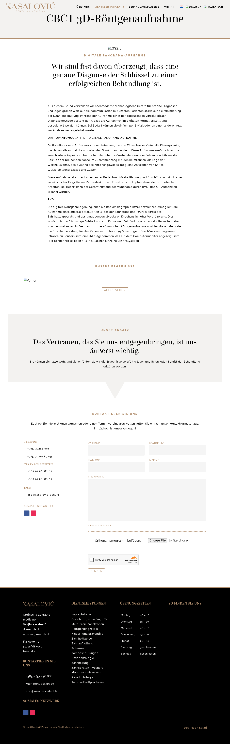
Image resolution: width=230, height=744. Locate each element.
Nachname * (156, 443)
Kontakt (170, 7)
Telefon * (94, 460)
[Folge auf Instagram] (33, 513)
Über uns (83, 7)
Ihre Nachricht (98, 476)
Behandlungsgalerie (144, 7)
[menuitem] (182, 9)
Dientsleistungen (107, 7)
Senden (97, 571)
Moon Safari (198, 727)
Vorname (95, 443)
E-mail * (154, 460)
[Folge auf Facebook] (26, 513)
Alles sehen (115, 290)
